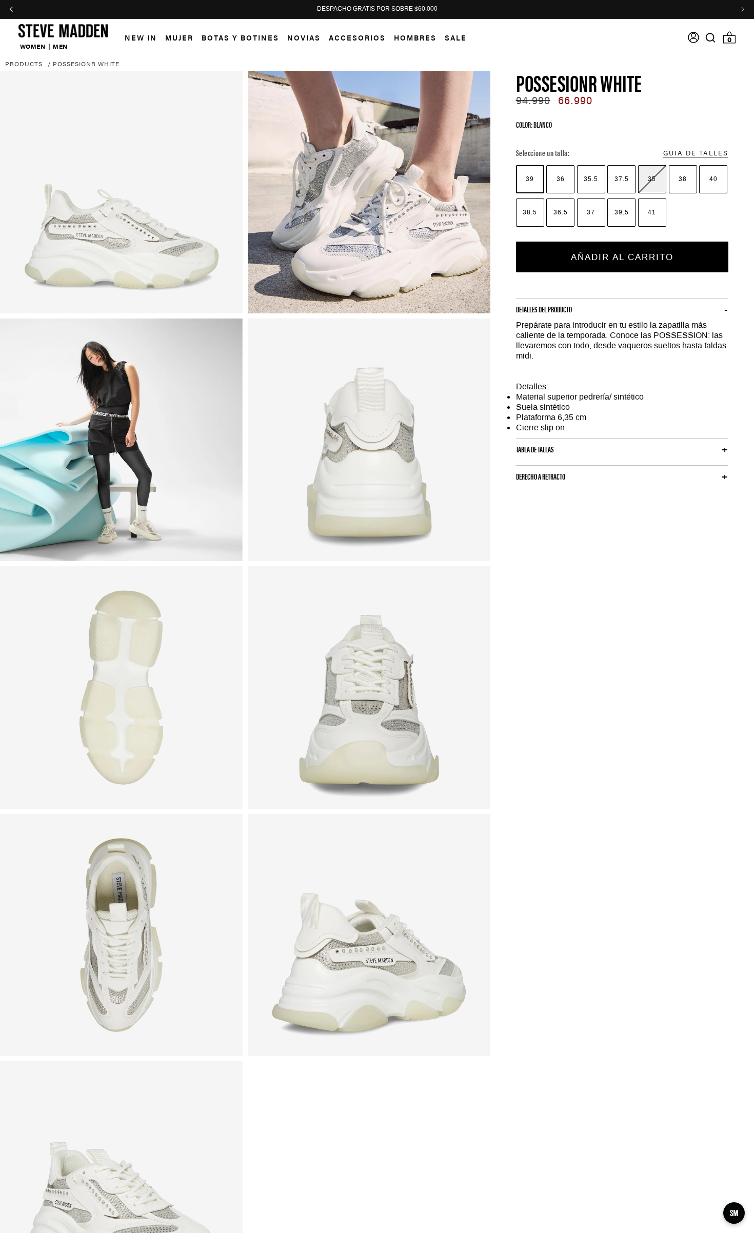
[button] (175, 37)
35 (652, 178)
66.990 (575, 100)
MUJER (179, 37)
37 (591, 212)
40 (713, 178)
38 (683, 178)
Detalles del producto (544, 309)
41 (652, 212)
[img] (710, 37)
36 (561, 178)
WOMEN (33, 46)
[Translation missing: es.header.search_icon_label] (711, 38)
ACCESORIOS (357, 37)
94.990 (533, 100)
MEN (60, 46)
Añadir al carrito (622, 256)
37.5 (621, 178)
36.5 (560, 212)
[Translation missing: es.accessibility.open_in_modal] (121, 192)
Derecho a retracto (540, 476)
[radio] (530, 179)
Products (24, 63)
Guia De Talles (695, 152)
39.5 (621, 212)
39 (530, 178)
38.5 (530, 212)
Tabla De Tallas (535, 449)
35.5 (591, 178)
